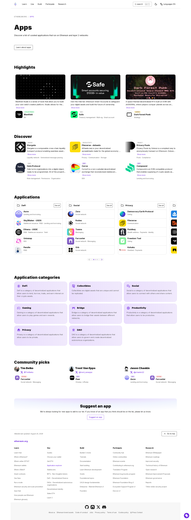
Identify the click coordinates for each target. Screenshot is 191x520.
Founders (83, 491)
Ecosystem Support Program (124, 487)
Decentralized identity (55, 489)
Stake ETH (51, 493)
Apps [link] (32, 17)
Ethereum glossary (21, 499)
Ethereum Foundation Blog (123, 482)
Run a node (18, 482)
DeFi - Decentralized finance (57, 478)
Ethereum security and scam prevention (28, 487)
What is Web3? (19, 470)
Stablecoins (51, 470)
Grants (82, 474)
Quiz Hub (17, 491)
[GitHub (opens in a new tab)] (87, 507)
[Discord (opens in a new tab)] (104, 507)
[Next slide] (101, 259)
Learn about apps (23, 47)
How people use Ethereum (24, 495)
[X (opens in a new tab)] (98, 507)
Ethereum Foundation (120, 478)
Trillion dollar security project (156, 487)
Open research (151, 470)
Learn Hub (18, 453)
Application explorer (54, 465)
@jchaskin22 (139, 373)
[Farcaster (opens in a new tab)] (93, 507)
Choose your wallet (54, 457)
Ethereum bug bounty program (124, 474)
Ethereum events (119, 461)
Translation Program (120, 470)
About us (52, 512)
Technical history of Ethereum (156, 465)
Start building (84, 465)
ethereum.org (20, 17)
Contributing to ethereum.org (123, 465)
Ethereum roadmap (152, 457)
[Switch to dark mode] (156, 4)
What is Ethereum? (21, 457)
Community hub (118, 453)
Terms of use (112, 512)
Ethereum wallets (20, 465)
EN (169, 4)
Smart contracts (19, 474)
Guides (49, 453)
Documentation (85, 461)
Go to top (171, 434)
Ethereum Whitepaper (154, 453)
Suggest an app (96, 418)
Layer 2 (50, 498)
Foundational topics (87, 478)
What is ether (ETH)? (21, 461)
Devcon (116, 491)
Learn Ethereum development (90, 470)
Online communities (120, 457)
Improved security (152, 461)
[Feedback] (186, 515)
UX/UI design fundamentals (90, 482)
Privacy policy (100, 512)
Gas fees (17, 478)
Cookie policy (123, 512)
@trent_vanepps (84, 373)
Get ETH (50, 461)
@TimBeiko (27, 373)
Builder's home (85, 453)
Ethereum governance (154, 478)
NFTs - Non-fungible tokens (57, 474)
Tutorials (83, 457)
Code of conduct (81, 512)
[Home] (15, 4)
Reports (148, 482)
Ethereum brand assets (65, 512)
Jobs (91, 512)
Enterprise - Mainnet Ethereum (92, 487)
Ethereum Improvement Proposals (158, 474)
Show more (20, 108)
